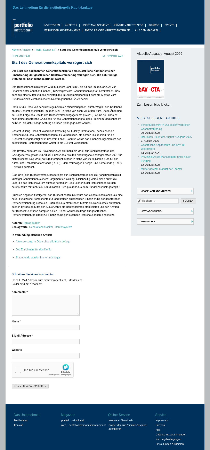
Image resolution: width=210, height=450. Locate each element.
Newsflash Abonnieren (156, 191)
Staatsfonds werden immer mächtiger (38, 257)
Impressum (162, 420)
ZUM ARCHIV (148, 221)
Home (15, 49)
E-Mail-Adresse (22, 335)
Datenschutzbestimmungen (171, 434)
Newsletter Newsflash (120, 420)
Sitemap (160, 425)
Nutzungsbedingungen (168, 439)
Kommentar (20, 292)
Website (17, 349)
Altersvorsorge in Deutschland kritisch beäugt (43, 241)
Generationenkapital (41, 226)
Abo (158, 429)
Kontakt (18, 425)
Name (16, 321)
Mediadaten (20, 420)
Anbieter (26, 49)
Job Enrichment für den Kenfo (33, 249)
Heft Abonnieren (151, 211)
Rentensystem (63, 226)
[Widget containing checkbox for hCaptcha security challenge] (43, 370)
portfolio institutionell (72, 420)
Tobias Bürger (31, 222)
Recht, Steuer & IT (45, 49)
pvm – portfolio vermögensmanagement (83, 425)
